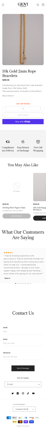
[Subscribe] (38, 384)
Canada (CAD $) (21, 409)
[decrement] (5, 108)
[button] (3, 4)
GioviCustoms (25, 426)
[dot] (15, 283)
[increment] (40, 108)
